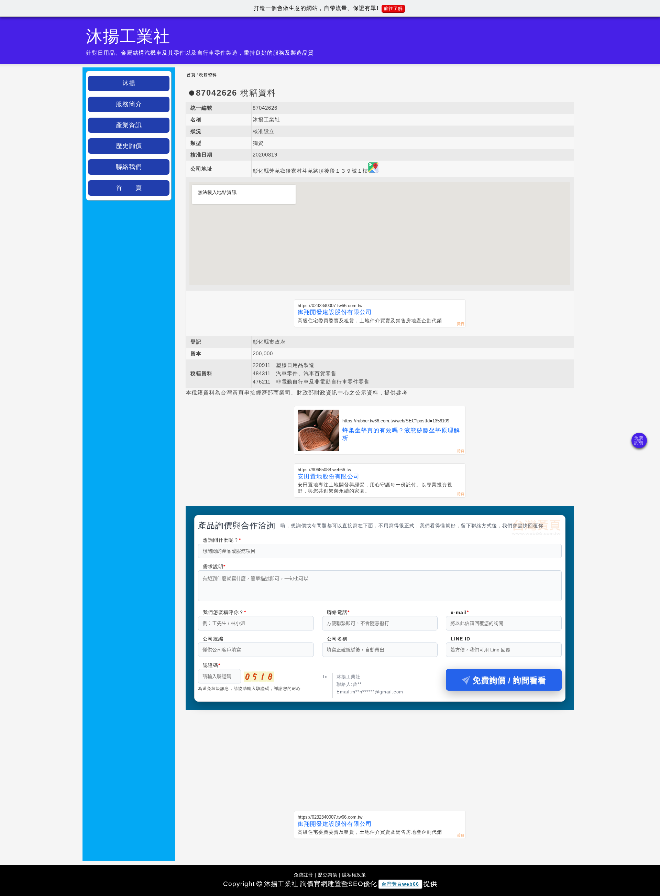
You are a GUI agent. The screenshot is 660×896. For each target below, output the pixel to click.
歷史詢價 (129, 145)
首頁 (191, 75)
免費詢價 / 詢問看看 (509, 680)
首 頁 (129, 187)
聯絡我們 (129, 166)
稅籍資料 (208, 75)
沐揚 (128, 83)
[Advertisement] (380, 756)
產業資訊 (129, 125)
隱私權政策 (354, 874)
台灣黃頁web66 (400, 884)
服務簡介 (129, 104)
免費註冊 (303, 874)
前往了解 (393, 8)
